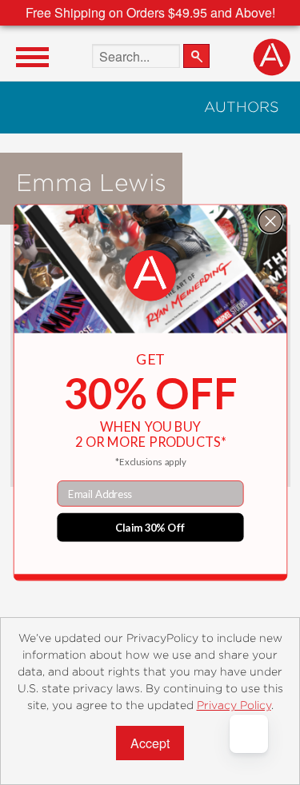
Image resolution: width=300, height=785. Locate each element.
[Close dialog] (270, 221)
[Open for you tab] (249, 734)
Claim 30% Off (149, 527)
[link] (150, 275)
